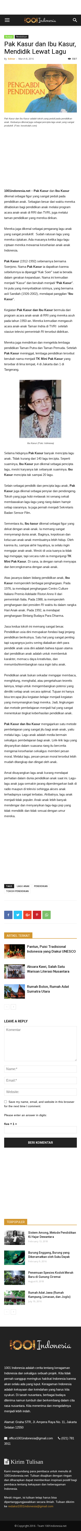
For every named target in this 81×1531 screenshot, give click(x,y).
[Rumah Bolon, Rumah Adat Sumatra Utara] (14, 991)
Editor (11, 58)
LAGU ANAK (23, 886)
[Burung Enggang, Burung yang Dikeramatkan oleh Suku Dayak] (14, 1258)
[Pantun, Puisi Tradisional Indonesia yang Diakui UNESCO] (14, 951)
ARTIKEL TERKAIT (18, 935)
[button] (75, 20)
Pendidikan (21, 36)
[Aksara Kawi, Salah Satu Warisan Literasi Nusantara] (14, 971)
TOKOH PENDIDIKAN (17, 891)
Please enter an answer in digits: (25, 1115)
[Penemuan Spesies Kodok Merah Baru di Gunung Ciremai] (14, 1278)
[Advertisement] (40, 7)
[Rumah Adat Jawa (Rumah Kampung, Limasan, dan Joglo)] (14, 1298)
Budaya (8, 36)
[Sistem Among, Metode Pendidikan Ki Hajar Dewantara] (14, 1238)
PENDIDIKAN (41, 886)
